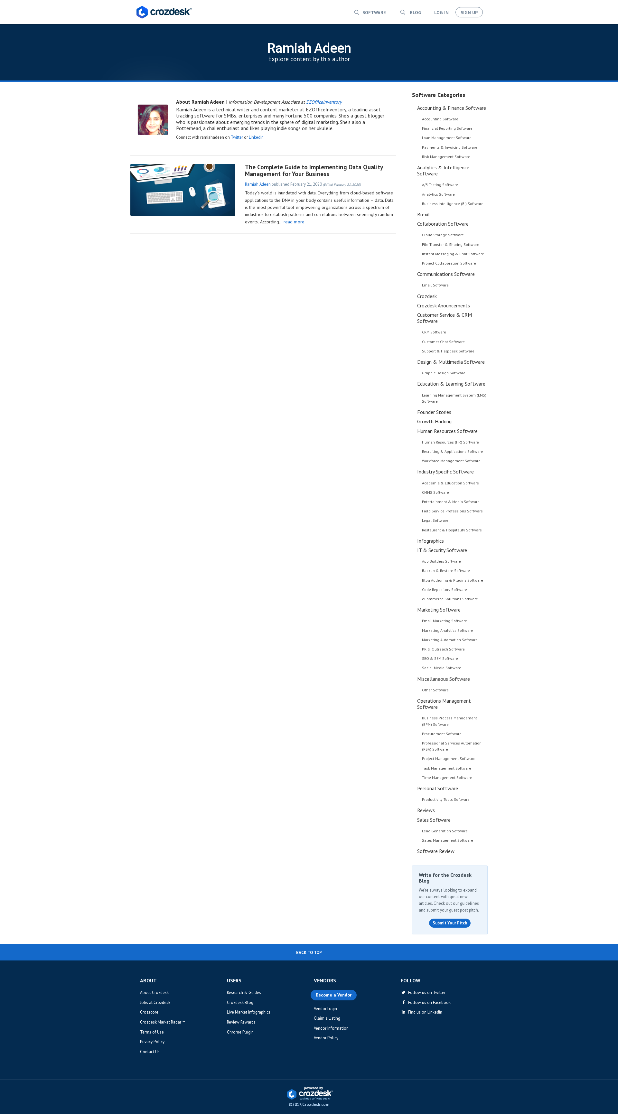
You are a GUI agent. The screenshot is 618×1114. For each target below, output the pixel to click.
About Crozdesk (154, 992)
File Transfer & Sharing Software (450, 244)
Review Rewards (241, 1022)
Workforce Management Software (451, 460)
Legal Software (435, 520)
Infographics (430, 541)
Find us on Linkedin (424, 1012)
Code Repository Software (444, 589)
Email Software (435, 285)
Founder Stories (434, 412)
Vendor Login (325, 1008)
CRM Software (434, 332)
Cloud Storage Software (443, 234)
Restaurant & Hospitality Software (452, 530)
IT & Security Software (442, 550)
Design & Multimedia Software (451, 362)
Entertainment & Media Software (451, 501)
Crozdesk (427, 296)
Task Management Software (446, 768)
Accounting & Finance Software (451, 108)
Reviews (426, 810)
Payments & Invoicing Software (449, 147)
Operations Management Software (444, 703)
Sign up (469, 12)
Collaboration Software (443, 223)
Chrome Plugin (240, 1032)
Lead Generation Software (445, 830)
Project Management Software (448, 758)
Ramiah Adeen (258, 184)
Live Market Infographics (248, 1012)
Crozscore (149, 1012)
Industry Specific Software (445, 471)
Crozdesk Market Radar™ (162, 1022)
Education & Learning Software (451, 383)
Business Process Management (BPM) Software (449, 721)
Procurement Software (442, 733)
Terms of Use (152, 1032)
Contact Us (150, 1051)
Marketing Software (439, 609)
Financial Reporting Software (447, 128)
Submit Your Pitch (450, 923)
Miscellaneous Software (443, 679)
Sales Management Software (447, 840)
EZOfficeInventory (324, 102)
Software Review (435, 851)
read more (294, 222)
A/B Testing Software (440, 184)
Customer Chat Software (443, 341)
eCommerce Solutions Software (450, 598)
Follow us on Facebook (428, 1002)
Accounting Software (440, 119)
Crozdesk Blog (240, 1002)
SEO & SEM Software (440, 658)
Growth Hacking (434, 421)
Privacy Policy (152, 1041)
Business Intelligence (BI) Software (452, 203)
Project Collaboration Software (449, 263)
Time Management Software (447, 777)
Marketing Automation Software (450, 639)
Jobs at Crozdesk (155, 1002)
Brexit (423, 214)
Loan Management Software (447, 137)
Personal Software (437, 788)
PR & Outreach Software (443, 649)
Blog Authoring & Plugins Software (452, 580)
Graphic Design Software (443, 372)
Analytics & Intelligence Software (443, 170)
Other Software (435, 690)
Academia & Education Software (450, 483)
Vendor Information (331, 1028)
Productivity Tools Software (446, 799)
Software (374, 12)
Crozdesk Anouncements (443, 305)
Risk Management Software (446, 156)
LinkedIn (256, 137)
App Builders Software (441, 561)
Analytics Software (438, 194)
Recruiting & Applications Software (452, 451)
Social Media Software (441, 667)
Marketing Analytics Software (447, 630)
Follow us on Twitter (425, 992)
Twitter (237, 137)
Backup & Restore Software (446, 570)
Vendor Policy (326, 1038)
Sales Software (434, 820)
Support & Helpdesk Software (448, 351)
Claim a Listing (327, 1018)
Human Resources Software (447, 431)
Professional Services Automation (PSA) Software (452, 746)
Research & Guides (244, 992)
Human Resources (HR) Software (450, 442)
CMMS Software (435, 492)
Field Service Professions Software (452, 511)
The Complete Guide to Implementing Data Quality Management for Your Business (314, 170)
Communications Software (446, 274)
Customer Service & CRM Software (444, 318)
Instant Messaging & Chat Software (453, 253)
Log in (441, 12)
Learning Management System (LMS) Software (454, 398)
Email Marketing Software (444, 620)
